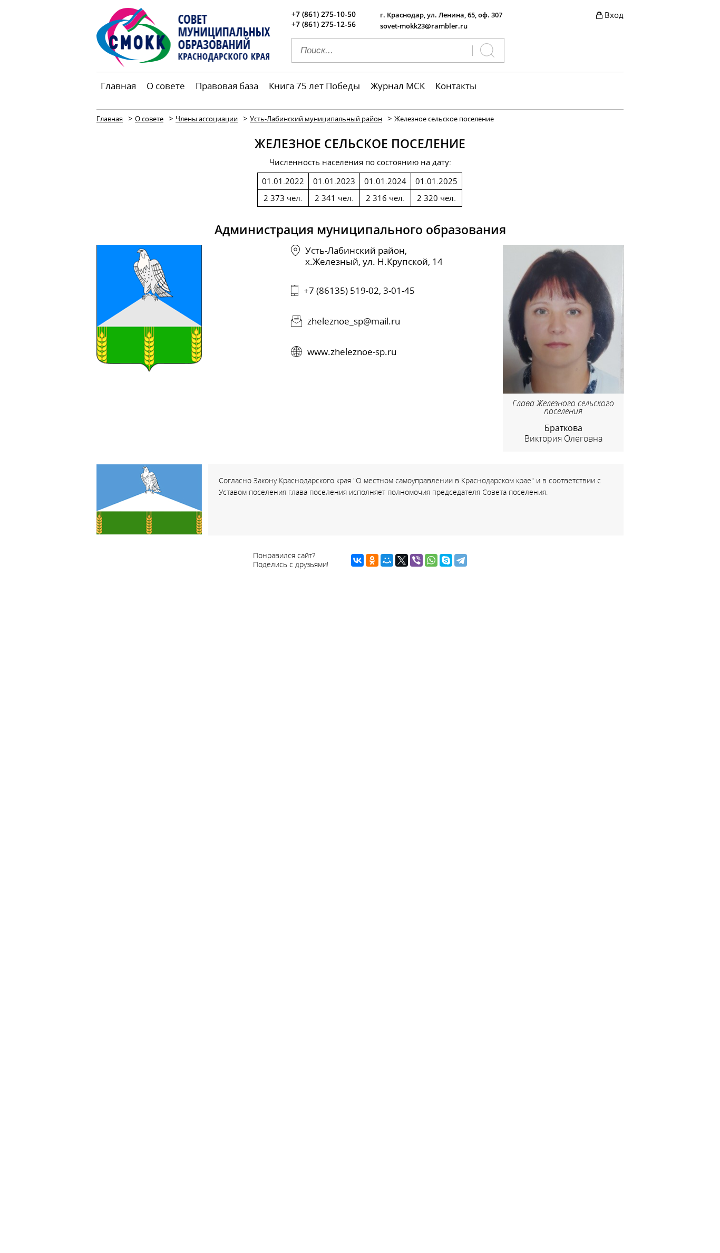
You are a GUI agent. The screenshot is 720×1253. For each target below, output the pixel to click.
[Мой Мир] (387, 560)
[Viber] (416, 560)
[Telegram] (460, 560)
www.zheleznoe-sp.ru (351, 352)
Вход (614, 14)
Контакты (455, 86)
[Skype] (446, 560)
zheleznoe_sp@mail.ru (353, 321)
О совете (166, 86)
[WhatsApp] (431, 560)
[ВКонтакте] (357, 560)
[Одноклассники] (372, 560)
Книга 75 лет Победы (314, 86)
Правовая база (227, 86)
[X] (401, 560)
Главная (118, 86)
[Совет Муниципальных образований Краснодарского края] (183, 64)
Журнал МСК (398, 86)
